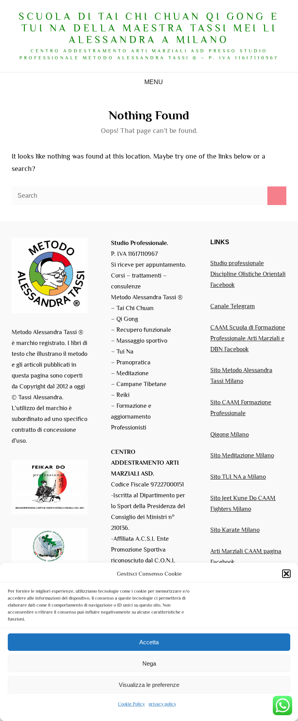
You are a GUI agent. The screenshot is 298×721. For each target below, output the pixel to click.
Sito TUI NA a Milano (238, 476)
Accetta (149, 642)
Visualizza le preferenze (149, 684)
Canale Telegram (232, 306)
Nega (149, 663)
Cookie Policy (131, 704)
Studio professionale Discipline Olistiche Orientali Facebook (248, 274)
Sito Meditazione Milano (242, 455)
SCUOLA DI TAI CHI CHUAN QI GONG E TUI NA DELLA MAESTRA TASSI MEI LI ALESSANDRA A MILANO (149, 28)
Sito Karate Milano (235, 529)
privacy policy (162, 704)
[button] (286, 574)
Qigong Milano (229, 434)
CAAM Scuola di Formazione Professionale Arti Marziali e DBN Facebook (247, 338)
